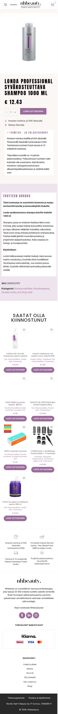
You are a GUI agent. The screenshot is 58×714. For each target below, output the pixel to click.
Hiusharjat (38, 457)
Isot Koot (22, 292)
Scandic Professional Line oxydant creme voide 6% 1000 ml (42, 356)
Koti (30, 292)
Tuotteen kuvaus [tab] (17, 195)
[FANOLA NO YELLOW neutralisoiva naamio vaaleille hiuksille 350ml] (15, 338)
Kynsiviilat (17, 410)
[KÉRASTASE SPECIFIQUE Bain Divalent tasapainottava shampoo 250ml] (43, 387)
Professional (49, 361)
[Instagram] (36, 615)
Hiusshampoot (41, 288)
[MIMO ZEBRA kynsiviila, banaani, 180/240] (15, 387)
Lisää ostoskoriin (33, 111)
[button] (29, 133)
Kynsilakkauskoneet (19, 456)
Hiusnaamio (17, 361)
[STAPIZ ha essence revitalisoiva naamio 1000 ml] (15, 487)
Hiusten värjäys (36, 359)
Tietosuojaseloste (16, 698)
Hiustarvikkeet (37, 459)
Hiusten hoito (9, 292)
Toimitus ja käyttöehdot (39, 698)
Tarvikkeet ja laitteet (11, 408)
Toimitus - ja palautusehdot (29, 132)
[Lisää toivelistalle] (24, 329)
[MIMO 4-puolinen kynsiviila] (15, 436)
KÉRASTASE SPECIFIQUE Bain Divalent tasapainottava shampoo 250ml (42, 404)
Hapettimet (47, 359)
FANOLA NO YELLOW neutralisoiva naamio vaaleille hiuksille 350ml (15, 356)
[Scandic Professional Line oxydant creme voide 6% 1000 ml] (43, 338)
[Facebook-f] (22, 615)
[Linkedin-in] (29, 615)
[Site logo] (30, 4)
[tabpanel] (29, 237)
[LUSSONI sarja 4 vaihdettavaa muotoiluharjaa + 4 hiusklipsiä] (43, 436)
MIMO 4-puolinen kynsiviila (15, 451)
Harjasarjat (47, 457)
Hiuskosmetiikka (23, 288)
